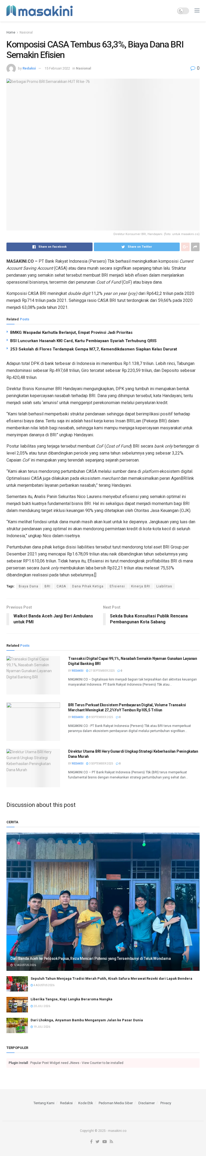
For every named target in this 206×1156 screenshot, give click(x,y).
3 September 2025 (101, 763)
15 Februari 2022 (57, 68)
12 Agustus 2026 (24, 965)
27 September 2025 (102, 670)
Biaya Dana (28, 586)
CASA (61, 586)
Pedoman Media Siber (116, 1103)
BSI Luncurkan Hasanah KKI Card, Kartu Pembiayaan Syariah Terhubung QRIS (83, 340)
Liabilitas (164, 586)
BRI (47, 586)
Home (10, 32)
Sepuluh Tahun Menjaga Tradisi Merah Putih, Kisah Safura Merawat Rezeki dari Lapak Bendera (111, 978)
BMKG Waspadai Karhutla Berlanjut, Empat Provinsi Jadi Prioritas (71, 332)
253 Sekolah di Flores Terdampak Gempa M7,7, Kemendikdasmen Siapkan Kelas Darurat (93, 349)
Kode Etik (85, 1103)
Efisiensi (117, 586)
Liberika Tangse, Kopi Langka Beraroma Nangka (71, 999)
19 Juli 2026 (41, 1026)
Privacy (165, 1103)
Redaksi (29, 68)
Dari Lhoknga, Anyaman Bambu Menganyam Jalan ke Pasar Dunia (87, 1020)
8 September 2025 (101, 717)
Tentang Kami (44, 1103)
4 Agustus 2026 (43, 985)
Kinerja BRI (140, 586)
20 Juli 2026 (41, 1006)
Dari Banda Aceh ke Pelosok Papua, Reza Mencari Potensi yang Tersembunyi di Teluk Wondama (90, 958)
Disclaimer (146, 1103)
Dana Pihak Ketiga (88, 586)
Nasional (26, 32)
